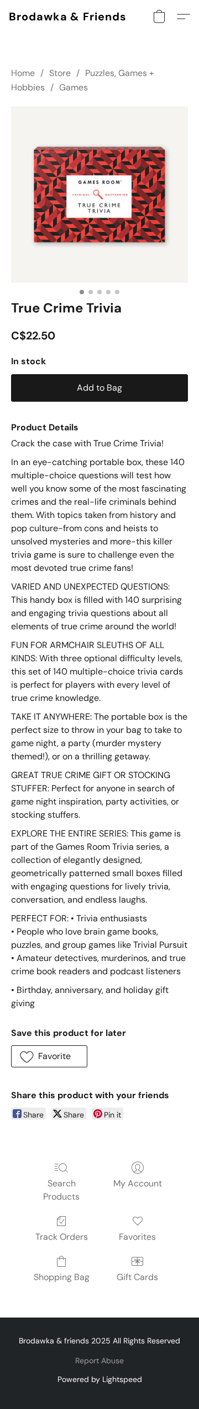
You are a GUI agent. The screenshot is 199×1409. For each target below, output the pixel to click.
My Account (137, 1183)
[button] (68, 16)
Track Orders (61, 1237)
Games (73, 87)
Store (60, 73)
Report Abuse (99, 1360)
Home (23, 73)
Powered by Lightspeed (99, 1379)
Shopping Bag (62, 1277)
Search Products (61, 1190)
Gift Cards (137, 1277)
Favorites (137, 1237)
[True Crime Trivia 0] (99, 194)
